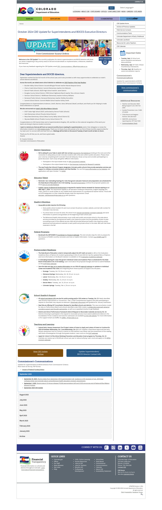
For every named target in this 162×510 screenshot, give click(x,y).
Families (29, 19)
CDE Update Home (123, 23)
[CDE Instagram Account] (112, 447)
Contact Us (139, 2)
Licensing (76, 11)
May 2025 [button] (23, 410)
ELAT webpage (93, 333)
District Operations (42, 150)
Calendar (99, 467)
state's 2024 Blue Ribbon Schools (47, 109)
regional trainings (86, 267)
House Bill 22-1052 (44, 205)
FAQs (55, 469)
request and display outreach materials (89, 213)
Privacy (141, 492)
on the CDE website (90, 316)
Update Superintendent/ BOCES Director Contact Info (89, 353)
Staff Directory (114, 11)
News (123, 11)
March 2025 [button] (24, 421)
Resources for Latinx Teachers (126, 43)
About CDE (85, 11)
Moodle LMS (79, 467)
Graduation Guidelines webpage (91, 257)
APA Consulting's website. (77, 162)
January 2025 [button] (25, 431)
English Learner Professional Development (52, 188)
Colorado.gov (58, 460)
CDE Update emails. (43, 129)
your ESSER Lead (99, 237)
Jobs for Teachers (80, 465)
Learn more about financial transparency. (33, 469)
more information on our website (96, 169)
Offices (104, 11)
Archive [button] (22, 436)
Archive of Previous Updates (126, 27)
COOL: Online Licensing (82, 460)
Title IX (123, 492)
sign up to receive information (60, 267)
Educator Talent (41, 178)
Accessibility (128, 492)
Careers (130, 11)
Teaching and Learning (44, 324)
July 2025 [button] (23, 400)
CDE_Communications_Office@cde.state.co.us (72, 66)
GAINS (63, 171)
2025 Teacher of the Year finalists (75, 83)
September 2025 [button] (26, 374)
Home (21, 24)
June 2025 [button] (23, 405)
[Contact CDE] (132, 447)
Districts (81, 19)
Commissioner (100, 463)
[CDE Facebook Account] (105, 447)
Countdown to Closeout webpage (68, 235)
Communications (101, 465)
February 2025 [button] (25, 426)
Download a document (78, 302)
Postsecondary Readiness (45, 250)
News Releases (58, 465)
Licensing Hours (129, 474)
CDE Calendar (121, 46)
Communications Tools (124, 33)
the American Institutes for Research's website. (85, 164)
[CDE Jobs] (139, 447)
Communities (107, 19)
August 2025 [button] (24, 395)
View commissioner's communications (130, 89)
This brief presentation (78, 183)
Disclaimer (135, 492)
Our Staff (57, 463)
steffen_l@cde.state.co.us (69, 318)
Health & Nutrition (42, 202)
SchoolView (99, 460)
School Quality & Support (45, 295)
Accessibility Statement (103, 471)
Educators (55, 19)
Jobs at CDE (79, 463)
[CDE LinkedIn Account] (119, 447)
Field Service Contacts (124, 30)
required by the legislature (81, 153)
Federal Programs (41, 232)
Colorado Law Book (123, 40)
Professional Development (79, 470)
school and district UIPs (48, 299)
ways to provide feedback (50, 185)
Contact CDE (122, 467)
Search (111, 8)
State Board (95, 11)
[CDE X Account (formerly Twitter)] (125, 447)
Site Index (138, 11)
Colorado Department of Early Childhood (130, 37)
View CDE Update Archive (40, 353)
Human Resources (81, 462)
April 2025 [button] (23, 415)
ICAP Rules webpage (49, 264)
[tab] (65, 374)
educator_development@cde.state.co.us (51, 195)
